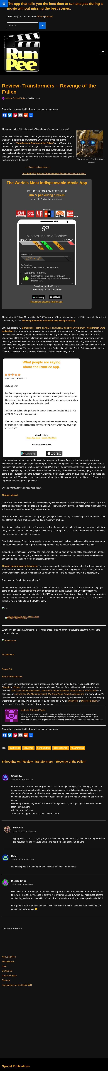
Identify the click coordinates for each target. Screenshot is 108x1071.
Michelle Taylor (18, 881)
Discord (85, 701)
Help (4, 966)
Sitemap (6, 980)
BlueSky (93, 701)
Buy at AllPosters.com (12, 676)
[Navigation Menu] (103, 52)
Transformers (8, 654)
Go (42, 26)
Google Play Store (49, 438)
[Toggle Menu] (4, 3)
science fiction (60, 748)
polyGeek (18, 828)
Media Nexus (8, 961)
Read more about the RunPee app (47, 302)
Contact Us (7, 971)
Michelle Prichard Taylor (15, 98)
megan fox (28, 748)
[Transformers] (9, 640)
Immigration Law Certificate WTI (17, 985)
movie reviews (43, 748)
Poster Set (7, 669)
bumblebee (15, 748)
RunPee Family (9, 976)
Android (49, 16)
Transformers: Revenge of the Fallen (23, 617)
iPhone (40, 16)
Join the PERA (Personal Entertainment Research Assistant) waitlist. (54, 173)
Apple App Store (33, 438)
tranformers (77, 748)
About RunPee (9, 957)
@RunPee (73, 701)
